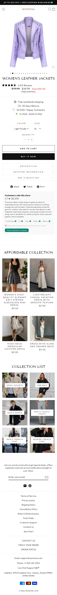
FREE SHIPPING (28, 92)
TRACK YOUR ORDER (28, 545)
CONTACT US (28, 540)
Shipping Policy (28, 505)
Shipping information (28, 172)
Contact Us (28, 527)
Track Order (28, 518)
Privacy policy (28, 500)
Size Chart (28, 531)
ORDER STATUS (28, 549)
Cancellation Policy (29, 509)
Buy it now (28, 156)
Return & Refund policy (28, 513)
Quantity (28, 135)
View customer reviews (17, 230)
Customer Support (28, 522)
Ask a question (28, 178)
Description (28, 166)
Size (37, 123)
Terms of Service (28, 496)
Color (21, 123)
